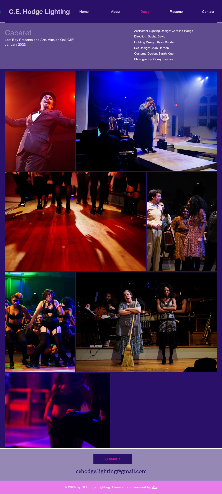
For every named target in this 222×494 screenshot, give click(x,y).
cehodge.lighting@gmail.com (111, 470)
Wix (154, 487)
